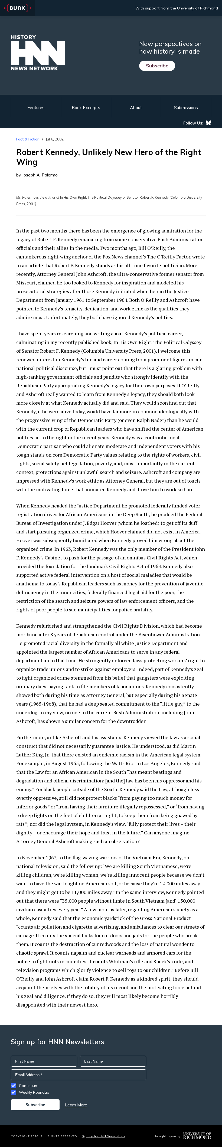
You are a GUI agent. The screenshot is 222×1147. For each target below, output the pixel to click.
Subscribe (157, 66)
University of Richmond (197, 8)
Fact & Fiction (28, 139)
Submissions (186, 107)
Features (35, 107)
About (136, 107)
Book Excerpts (86, 107)
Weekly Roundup (34, 1092)
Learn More (76, 1104)
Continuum (28, 1085)
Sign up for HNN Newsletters (103, 1136)
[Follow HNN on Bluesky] (208, 123)
